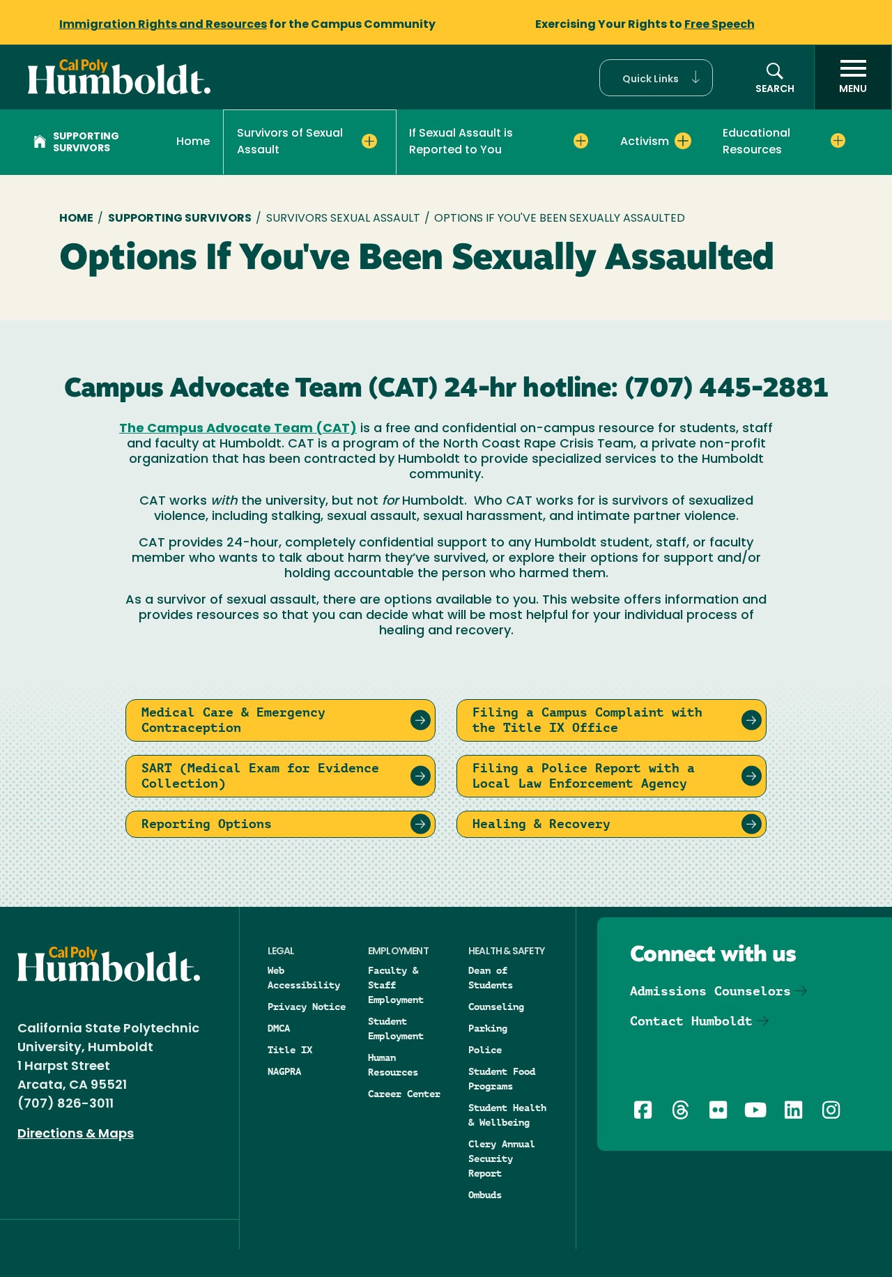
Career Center (404, 1093)
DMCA (279, 1028)
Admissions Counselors (710, 991)
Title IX (290, 1049)
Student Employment (396, 1028)
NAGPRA (284, 1071)
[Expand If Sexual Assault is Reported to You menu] (581, 140)
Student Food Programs (501, 1079)
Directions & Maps (75, 1135)
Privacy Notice (307, 1006)
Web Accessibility (304, 978)
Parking (487, 1028)
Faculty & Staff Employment (396, 985)
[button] (656, 77)
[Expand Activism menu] (683, 140)
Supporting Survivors (86, 143)
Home (193, 142)
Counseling (496, 1006)
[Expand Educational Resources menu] (838, 140)
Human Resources (393, 1065)
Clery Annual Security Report (501, 1158)
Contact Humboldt (691, 1021)
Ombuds (485, 1194)
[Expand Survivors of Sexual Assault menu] (369, 141)
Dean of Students (490, 978)
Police (485, 1049)
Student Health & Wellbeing (507, 1115)
